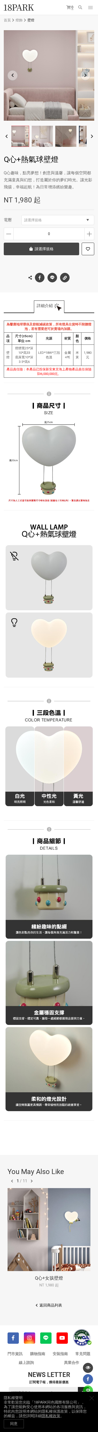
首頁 (7, 20)
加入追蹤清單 (88, 249)
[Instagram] (29, 1338)
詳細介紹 (45, 305)
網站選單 (90, 7)
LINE (52, 277)
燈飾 (19, 20)
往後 (32, 1181)
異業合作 (71, 1362)
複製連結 (65, 277)
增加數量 (89, 234)
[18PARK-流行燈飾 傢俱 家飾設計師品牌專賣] (19, 7)
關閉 (91, 1398)
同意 (14, 1423)
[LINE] (46, 1338)
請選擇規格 (33, 220)
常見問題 (82, 1354)
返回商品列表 (50, 1305)
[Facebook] (13, 1338)
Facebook (39, 277)
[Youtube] (62, 1338)
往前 (12, 1181)
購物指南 (37, 1354)
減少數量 (9, 234)
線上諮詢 (26, 1362)
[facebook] (88, 1379)
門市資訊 (15, 1354)
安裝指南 (60, 1354)
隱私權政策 (50, 1416)
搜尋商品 (80, 8)
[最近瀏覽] (88, 1368)
